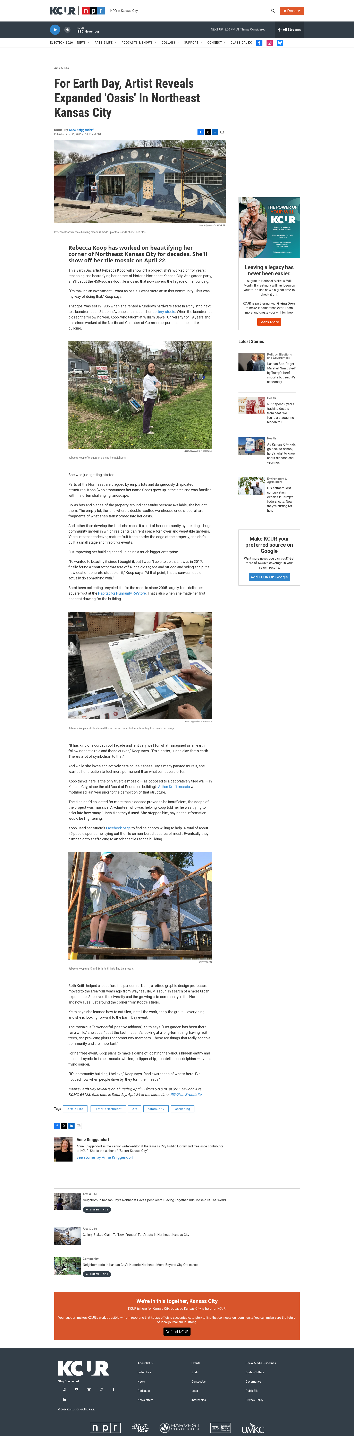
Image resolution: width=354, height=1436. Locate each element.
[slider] (74, 29)
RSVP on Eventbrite (186, 1094)
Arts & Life (104, 42)
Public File (252, 1390)
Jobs (195, 1390)
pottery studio (163, 311)
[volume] (67, 29)
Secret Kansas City (133, 1151)
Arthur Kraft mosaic (174, 787)
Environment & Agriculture (277, 480)
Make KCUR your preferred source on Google (269, 545)
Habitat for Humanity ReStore (122, 593)
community (156, 1109)
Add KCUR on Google (269, 577)
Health (271, 398)
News (81, 42)
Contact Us (199, 1381)
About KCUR (145, 1363)
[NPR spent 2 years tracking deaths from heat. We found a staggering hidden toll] (251, 405)
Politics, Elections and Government (279, 356)
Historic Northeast (108, 1109)
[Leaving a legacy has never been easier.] (269, 227)
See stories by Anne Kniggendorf (105, 1157)
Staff (195, 1372)
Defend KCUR (177, 1331)
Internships (199, 1400)
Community (91, 1258)
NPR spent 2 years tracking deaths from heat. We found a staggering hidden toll (280, 413)
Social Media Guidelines (261, 1363)
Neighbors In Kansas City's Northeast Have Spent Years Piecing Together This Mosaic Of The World (154, 1200)
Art (134, 1109)
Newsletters (145, 1400)
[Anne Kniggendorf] (63, 1149)
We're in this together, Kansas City (177, 1301)
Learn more (269, 321)
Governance (253, 1381)
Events (196, 1363)
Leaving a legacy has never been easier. (269, 270)
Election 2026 (61, 42)
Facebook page (118, 828)
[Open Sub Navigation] (89, 42)
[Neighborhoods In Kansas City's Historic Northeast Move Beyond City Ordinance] (67, 1266)
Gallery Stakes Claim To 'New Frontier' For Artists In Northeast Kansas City (136, 1235)
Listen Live (144, 1372)
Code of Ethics (255, 1372)
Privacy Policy (254, 1400)
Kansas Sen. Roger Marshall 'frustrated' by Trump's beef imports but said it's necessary (281, 373)
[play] (55, 29)
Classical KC (241, 42)
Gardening (182, 1109)
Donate (293, 11)
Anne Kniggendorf (81, 130)
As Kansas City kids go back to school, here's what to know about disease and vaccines (281, 453)
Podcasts (144, 1390)
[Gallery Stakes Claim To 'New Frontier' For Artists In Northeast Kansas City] (67, 1236)
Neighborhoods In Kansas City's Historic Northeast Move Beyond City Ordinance (140, 1265)
